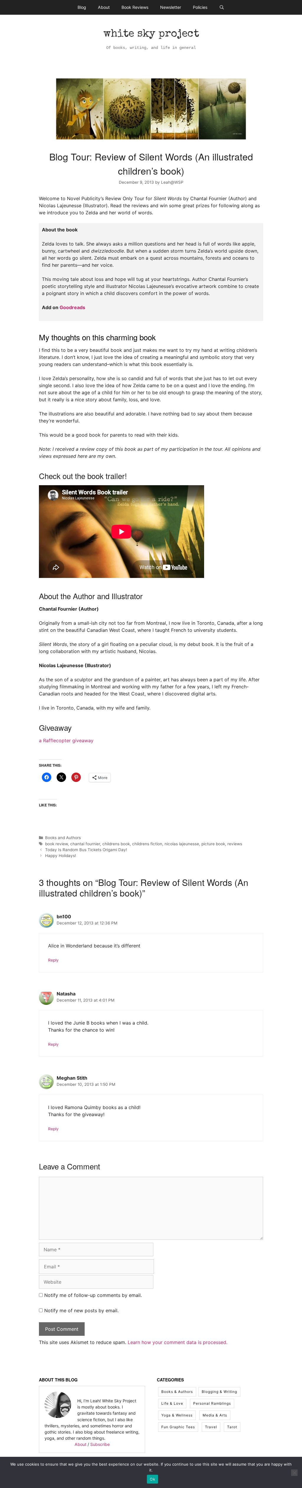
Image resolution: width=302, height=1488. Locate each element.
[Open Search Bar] (221, 7)
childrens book (116, 843)
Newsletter (170, 7)
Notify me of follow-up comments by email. (93, 1295)
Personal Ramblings (212, 1403)
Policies (200, 7)
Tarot (232, 1427)
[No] (294, 1472)
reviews (234, 843)
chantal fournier (85, 843)
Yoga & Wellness (177, 1415)
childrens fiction (147, 843)
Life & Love (172, 1403)
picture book (213, 843)
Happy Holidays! (60, 855)
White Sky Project (151, 34)
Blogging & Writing (219, 1391)
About (104, 7)
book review (56, 843)
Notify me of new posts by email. (81, 1310)
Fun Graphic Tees (178, 1427)
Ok (152, 1479)
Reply (53, 960)
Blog (82, 7)
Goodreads (72, 307)
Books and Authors (63, 837)
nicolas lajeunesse (182, 843)
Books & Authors (177, 1391)
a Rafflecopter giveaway (66, 740)
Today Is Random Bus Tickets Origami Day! (86, 849)
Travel (211, 1427)
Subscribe (100, 1444)
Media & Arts (215, 1415)
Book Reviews (135, 7)
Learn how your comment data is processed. (177, 1342)
